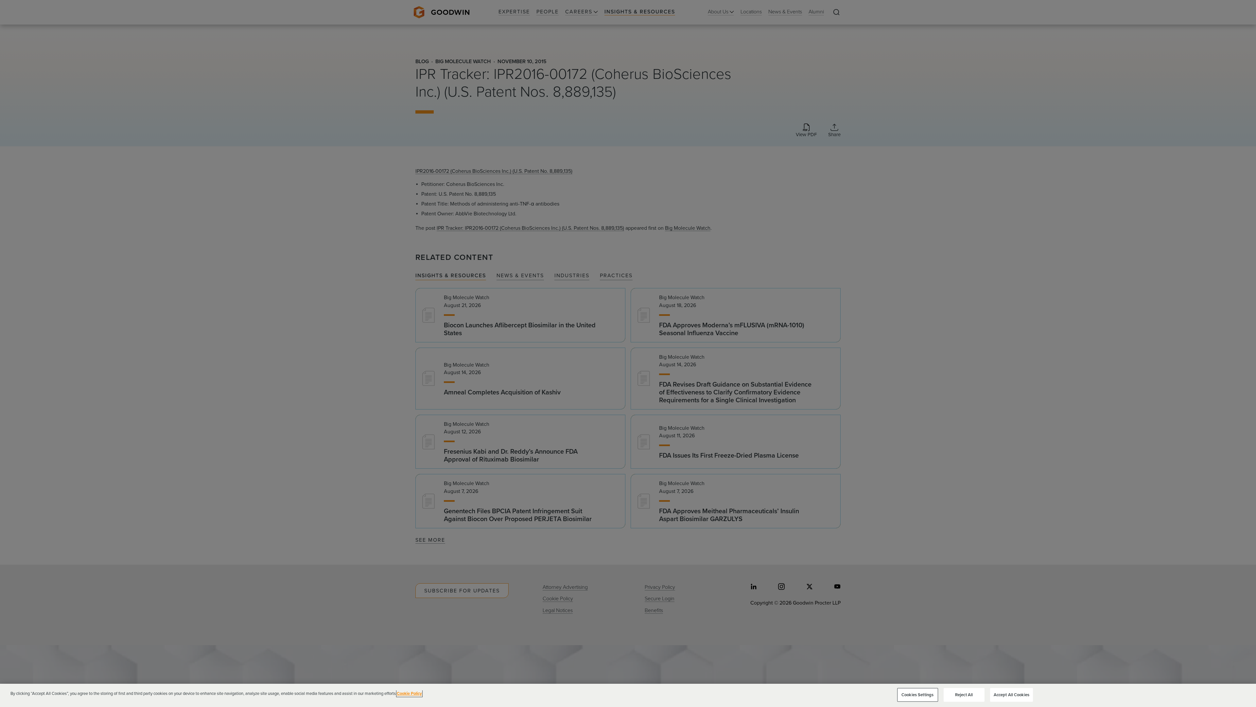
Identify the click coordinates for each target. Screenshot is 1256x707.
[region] (628, 695)
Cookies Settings (917, 695)
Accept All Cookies (1011, 695)
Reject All (964, 695)
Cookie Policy (409, 693)
